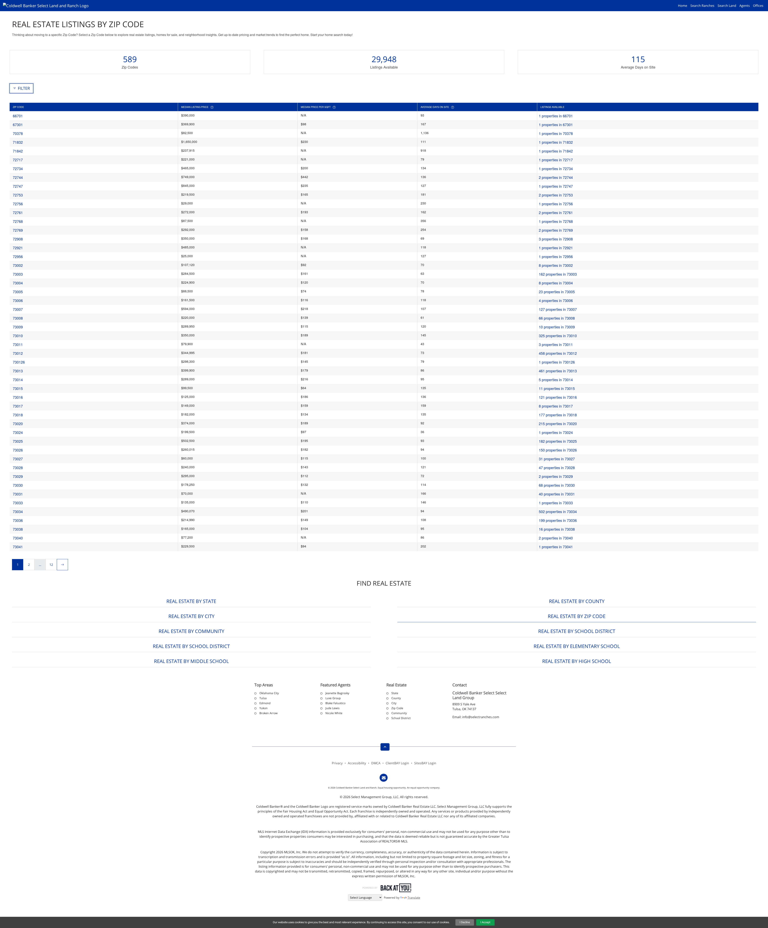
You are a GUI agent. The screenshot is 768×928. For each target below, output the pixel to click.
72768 (18, 221)
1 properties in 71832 (556, 142)
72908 (18, 238)
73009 (18, 326)
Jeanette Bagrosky (337, 693)
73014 (18, 379)
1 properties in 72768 (556, 221)
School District (401, 718)
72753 (18, 194)
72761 (18, 212)
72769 (18, 230)
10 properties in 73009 (557, 326)
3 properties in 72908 (556, 238)
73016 (18, 397)
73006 (18, 300)
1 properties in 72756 (556, 203)
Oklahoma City (269, 693)
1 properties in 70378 (556, 133)
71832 (18, 142)
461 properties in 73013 (558, 370)
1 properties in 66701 (556, 115)
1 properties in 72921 (556, 247)
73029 (18, 476)
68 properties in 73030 (557, 485)
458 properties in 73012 (558, 353)
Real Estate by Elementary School (577, 646)
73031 (18, 493)
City (393, 703)
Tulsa (263, 698)
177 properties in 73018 (558, 414)
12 (51, 564)
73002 (18, 265)
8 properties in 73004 (556, 282)
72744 (18, 177)
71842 (18, 151)
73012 (18, 353)
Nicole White (333, 713)
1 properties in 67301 (556, 124)
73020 (18, 423)
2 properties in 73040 (556, 537)
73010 (18, 335)
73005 (18, 291)
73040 (18, 537)
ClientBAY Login (397, 763)
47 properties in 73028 (557, 467)
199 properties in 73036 (558, 520)
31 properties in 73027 (557, 458)
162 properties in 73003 (558, 274)
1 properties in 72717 (556, 159)
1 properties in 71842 (556, 151)
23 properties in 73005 (557, 291)
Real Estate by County (576, 601)
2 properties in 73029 (556, 476)
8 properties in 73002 (556, 265)
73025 (18, 441)
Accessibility (357, 763)
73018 (18, 414)
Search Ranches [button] (702, 5)
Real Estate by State (191, 601)
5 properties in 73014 (556, 379)
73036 (18, 520)
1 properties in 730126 (557, 362)
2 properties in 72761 (556, 212)
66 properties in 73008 (557, 318)
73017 (18, 406)
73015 (18, 388)
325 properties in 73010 (558, 335)
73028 (18, 467)
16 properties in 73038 (557, 529)
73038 (18, 529)
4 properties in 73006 (556, 300)
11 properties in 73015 (557, 388)
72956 (18, 256)
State (394, 693)
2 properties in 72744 (556, 177)
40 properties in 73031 (557, 493)
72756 (18, 203)
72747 (18, 186)
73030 (18, 485)
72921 (18, 247)
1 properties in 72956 (556, 256)
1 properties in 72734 (556, 168)
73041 (18, 546)
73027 (18, 458)
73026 (18, 450)
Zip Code (397, 708)
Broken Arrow (268, 713)
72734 (18, 168)
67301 (18, 124)
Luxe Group (333, 698)
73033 (18, 502)
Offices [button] (758, 5)
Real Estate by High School (576, 661)
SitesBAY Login (425, 763)
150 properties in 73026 (558, 450)
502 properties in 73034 (558, 511)
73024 (18, 432)
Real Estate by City (191, 616)
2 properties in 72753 (556, 194)
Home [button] (682, 5)
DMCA (375, 763)
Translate (414, 897)
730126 (19, 362)
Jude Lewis (332, 708)
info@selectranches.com (480, 717)
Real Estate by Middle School (191, 661)
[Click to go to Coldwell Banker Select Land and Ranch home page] (47, 5)
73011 (18, 344)
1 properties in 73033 (556, 502)
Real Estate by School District (576, 631)
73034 (18, 511)
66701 (18, 115)
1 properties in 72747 (556, 186)
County (396, 698)
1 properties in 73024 (556, 432)
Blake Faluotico (335, 703)
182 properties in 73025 (558, 441)
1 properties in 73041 (556, 546)
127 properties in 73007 (558, 309)
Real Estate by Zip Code (576, 616)
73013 (18, 370)
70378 (18, 133)
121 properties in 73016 (558, 397)
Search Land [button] (727, 5)
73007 (18, 309)
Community (399, 713)
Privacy (337, 763)
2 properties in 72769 (556, 230)
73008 (18, 318)
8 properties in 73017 (556, 406)
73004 (18, 282)
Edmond (265, 703)
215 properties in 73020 (558, 423)
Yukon (263, 708)
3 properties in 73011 (556, 344)
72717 (18, 159)
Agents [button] (744, 5)
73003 (18, 274)
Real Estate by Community (191, 631)
